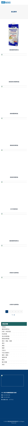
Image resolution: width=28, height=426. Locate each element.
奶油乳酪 (4, 334)
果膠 (3, 348)
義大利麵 (4, 362)
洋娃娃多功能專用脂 (14, 272)
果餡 (3, 345)
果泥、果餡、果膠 (7, 341)
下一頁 (13, 315)
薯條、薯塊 (5, 355)
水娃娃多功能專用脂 (14, 304)
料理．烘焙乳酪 (6, 331)
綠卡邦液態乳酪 (14, 209)
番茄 (3, 359)
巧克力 (4, 350)
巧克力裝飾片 (5, 352)
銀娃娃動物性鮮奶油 (14, 49)
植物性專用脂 (5, 338)
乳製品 (4, 327)
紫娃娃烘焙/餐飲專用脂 (14, 81)
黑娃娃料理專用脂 (14, 177)
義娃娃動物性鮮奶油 (14, 240)
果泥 (3, 343)
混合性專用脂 (5, 336)
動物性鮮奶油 (5, 329)
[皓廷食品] (6, 2)
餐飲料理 (4, 357)
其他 (3, 364)
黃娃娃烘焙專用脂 (14, 145)
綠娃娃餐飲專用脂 (14, 113)
